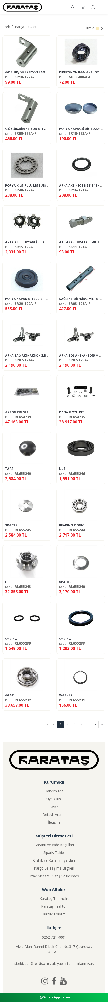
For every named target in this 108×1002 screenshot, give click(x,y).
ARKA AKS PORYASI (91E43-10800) (32, 242)
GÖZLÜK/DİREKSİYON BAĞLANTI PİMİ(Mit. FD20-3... (44, 72)
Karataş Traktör (54, 906)
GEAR (9, 695)
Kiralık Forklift (54, 914)
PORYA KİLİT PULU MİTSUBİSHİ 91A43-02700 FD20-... (45, 185)
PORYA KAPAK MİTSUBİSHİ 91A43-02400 (36, 299)
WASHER (65, 695)
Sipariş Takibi (54, 852)
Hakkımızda (54, 791)
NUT (62, 468)
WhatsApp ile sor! (57, 997)
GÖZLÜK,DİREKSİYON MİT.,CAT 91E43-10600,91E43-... (46, 129)
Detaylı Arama (54, 814)
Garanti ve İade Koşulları (54, 844)
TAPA (9, 468)
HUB (8, 582)
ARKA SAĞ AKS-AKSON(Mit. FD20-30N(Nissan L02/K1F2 (48, 355)
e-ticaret (43, 963)
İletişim (54, 822)
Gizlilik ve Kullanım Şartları (54, 860)
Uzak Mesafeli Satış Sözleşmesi (54, 876)
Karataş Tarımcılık (54, 898)
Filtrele (89, 28)
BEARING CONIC (72, 525)
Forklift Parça (13, 26)
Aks (33, 26)
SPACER (11, 525)
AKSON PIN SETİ (17, 412)
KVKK (54, 806)
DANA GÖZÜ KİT (71, 412)
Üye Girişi (54, 798)
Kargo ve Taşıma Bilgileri (54, 868)
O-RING (11, 639)
